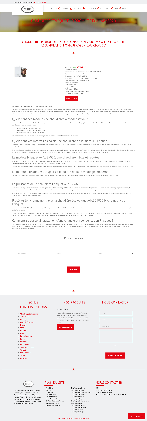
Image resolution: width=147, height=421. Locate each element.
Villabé (23, 350)
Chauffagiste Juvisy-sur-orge (80, 401)
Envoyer (73, 269)
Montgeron (24, 344)
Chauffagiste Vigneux (53, 405)
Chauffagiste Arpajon (77, 412)
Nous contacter (115, 355)
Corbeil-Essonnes (27, 322)
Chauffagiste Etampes (78, 394)
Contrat (48, 390)
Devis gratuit (71, 99)
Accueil (54, 9)
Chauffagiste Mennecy (78, 405)
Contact (126, 9)
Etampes (23, 327)
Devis (116, 9)
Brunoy (23, 319)
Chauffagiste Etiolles (77, 397)
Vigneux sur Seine (27, 347)
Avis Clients (105, 9)
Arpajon (23, 358)
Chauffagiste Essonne (29, 314)
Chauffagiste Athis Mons (78, 388)
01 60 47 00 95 (40, 2)
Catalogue (77, 9)
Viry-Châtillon (25, 352)
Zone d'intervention (52, 399)
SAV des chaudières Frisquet (55, 401)
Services (64, 9)
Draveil (23, 325)
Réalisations (91, 9)
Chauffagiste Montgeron (78, 407)
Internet (61, 418)
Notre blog (49, 392)
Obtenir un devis (51, 397)
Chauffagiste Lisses (77, 403)
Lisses (22, 339)
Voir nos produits (65, 327)
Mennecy (23, 341)
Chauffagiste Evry (76, 399)
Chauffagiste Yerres (77, 410)
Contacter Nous (51, 394)
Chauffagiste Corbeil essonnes (81, 392)
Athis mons (24, 316)
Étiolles (23, 330)
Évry (22, 333)
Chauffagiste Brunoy (77, 390)
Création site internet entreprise (75, 418)
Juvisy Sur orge (26, 336)
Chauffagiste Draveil (52, 403)
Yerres (22, 355)
